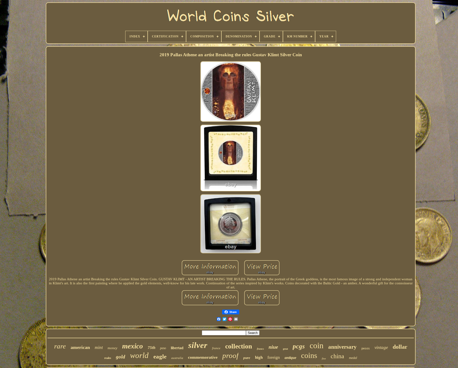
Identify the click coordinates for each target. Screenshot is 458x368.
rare (60, 346)
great (285, 349)
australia (177, 358)
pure (246, 358)
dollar (400, 347)
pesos (365, 348)
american (80, 347)
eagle (160, 356)
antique (290, 358)
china (337, 356)
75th (151, 347)
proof (230, 355)
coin (316, 345)
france (216, 348)
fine (324, 358)
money (112, 348)
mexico (132, 346)
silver (197, 345)
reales (107, 358)
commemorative (203, 357)
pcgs (299, 346)
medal (353, 358)
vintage (381, 347)
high (259, 357)
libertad (177, 348)
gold (120, 357)
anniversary (342, 347)
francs (260, 348)
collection (238, 346)
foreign (273, 357)
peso (163, 348)
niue (273, 347)
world (139, 355)
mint (99, 347)
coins (309, 355)
